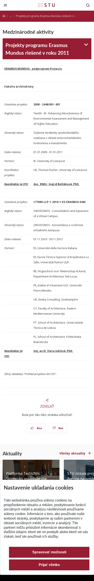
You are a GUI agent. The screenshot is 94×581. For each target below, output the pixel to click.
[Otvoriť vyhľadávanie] (88, 5)
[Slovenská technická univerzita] (46, 5)
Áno (39, 428)
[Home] (4, 16)
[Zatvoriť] (5, 5)
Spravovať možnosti (49, 552)
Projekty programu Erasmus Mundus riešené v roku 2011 (37, 48)
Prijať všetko (49, 565)
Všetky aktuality (72, 453)
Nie (60, 428)
